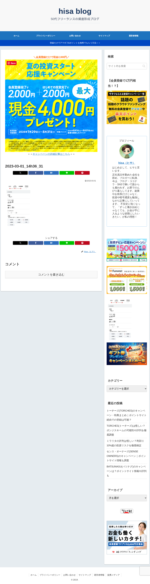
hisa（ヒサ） (126, 162)
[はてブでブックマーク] (51, 173)
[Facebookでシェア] (35, 173)
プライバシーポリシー (50, 575)
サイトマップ (85, 575)
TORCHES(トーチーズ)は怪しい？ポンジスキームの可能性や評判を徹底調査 (126, 430)
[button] (143, 66)
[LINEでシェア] (66, 173)
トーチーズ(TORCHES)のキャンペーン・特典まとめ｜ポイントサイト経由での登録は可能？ (126, 415)
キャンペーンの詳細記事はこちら (51, 154)
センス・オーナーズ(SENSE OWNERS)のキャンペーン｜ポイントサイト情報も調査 (126, 456)
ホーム (33, 575)
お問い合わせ (69, 575)
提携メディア (113, 575)
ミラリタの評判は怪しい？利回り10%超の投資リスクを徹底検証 (125, 443)
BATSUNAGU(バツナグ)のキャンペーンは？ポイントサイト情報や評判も (126, 471)
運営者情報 (99, 575)
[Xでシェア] (20, 173)
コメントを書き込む (51, 274)
